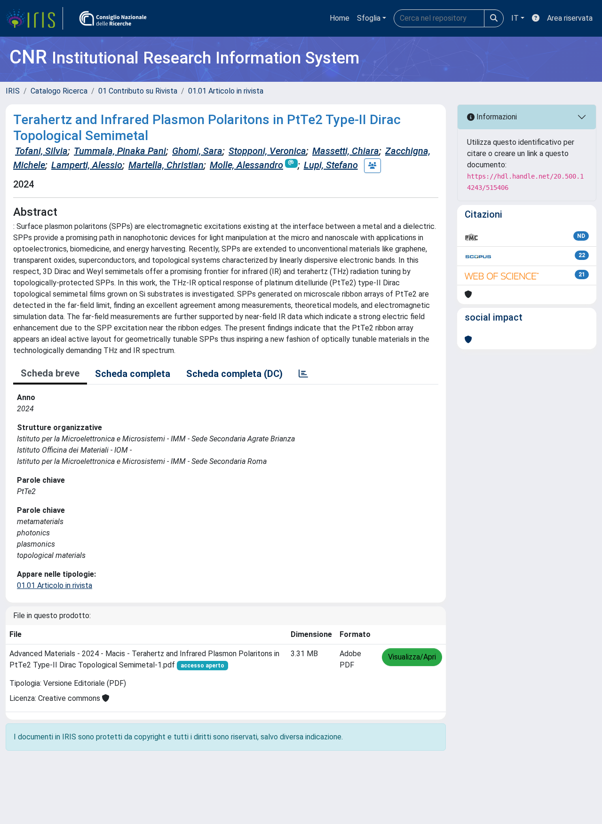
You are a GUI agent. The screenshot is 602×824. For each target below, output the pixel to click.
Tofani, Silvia (41, 151)
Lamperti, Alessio (86, 165)
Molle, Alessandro (246, 165)
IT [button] (515, 18)
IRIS (13, 90)
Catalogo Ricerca (59, 90)
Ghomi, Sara (197, 151)
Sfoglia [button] (368, 18)
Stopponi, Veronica (267, 151)
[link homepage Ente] (113, 18)
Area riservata (570, 18)
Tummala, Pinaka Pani (120, 151)
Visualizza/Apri (412, 656)
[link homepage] (34, 18)
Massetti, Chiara (345, 151)
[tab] (303, 374)
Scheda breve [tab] (50, 373)
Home (339, 18)
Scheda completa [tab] (132, 373)
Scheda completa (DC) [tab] (234, 373)
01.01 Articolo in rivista (225, 90)
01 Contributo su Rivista (137, 90)
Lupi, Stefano (331, 165)
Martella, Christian (166, 165)
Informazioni (496, 116)
